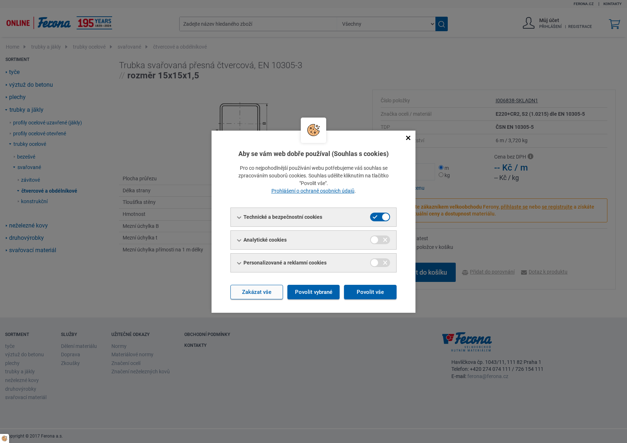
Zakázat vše (256, 292)
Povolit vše (370, 292)
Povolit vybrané (313, 292)
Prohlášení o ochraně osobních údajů (313, 191)
